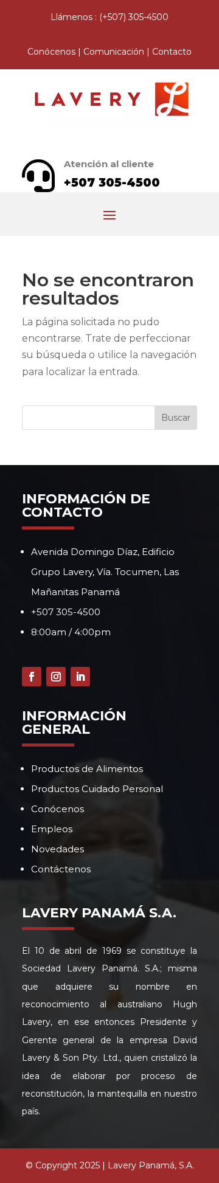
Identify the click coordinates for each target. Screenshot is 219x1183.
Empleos (51, 829)
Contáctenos (61, 869)
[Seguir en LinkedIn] (80, 676)
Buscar (175, 417)
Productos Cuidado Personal (97, 789)
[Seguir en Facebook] (31, 676)
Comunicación (113, 51)
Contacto (172, 51)
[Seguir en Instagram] (56, 676)
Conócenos (51, 51)
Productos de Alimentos (87, 768)
